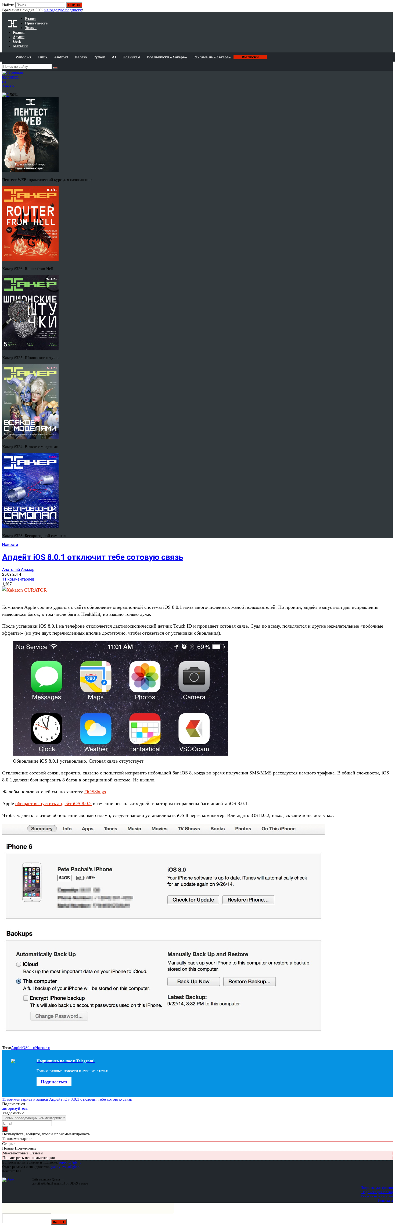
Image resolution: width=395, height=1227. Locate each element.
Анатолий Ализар (18, 569)
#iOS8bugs (95, 791)
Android (61, 57)
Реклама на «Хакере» (212, 57)
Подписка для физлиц (377, 1188)
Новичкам (131, 57)
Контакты (385, 1200)
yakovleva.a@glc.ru (66, 1167)
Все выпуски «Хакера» (167, 57)
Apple (16, 1047)
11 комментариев (18, 579)
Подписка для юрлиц (377, 1192)
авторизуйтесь (15, 1108)
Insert (58, 1222)
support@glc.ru (70, 1162)
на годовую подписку (63, 10)
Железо (80, 57)
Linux (43, 57)
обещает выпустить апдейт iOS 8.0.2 (53, 803)
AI (114, 57)
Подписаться (54, 1081)
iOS (24, 1047)
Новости (10, 544)
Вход (389, 7)
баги (31, 1047)
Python (99, 57)
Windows (23, 57)
